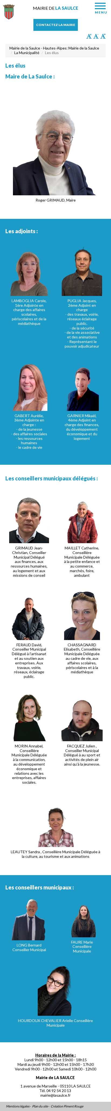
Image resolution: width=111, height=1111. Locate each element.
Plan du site (40, 1106)
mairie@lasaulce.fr (55, 1095)
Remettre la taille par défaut (103, 36)
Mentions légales (17, 1106)
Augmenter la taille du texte (89, 36)
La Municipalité (26, 52)
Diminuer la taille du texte (96, 36)
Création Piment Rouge (67, 1106)
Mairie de (55, 8)
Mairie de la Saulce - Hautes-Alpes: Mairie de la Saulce (54, 48)
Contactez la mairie (55, 25)
